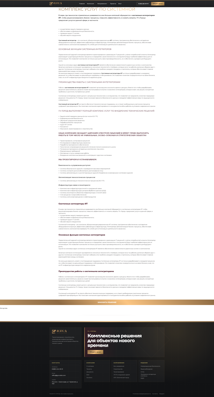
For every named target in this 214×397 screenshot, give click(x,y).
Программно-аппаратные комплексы (148, 375)
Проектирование (119, 372)
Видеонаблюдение (146, 369)
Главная (82, 4)
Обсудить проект (158, 3)
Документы (90, 372)
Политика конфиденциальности (142, 393)
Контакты (89, 377)
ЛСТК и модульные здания (122, 375)
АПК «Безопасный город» (121, 377)
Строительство (118, 369)
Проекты (113, 4)
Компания (90, 4)
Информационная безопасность (150, 366)
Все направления (119, 366)
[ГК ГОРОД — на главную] (57, 3)
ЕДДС (142, 378)
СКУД (142, 372)
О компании (90, 366)
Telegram (161, 393)
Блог (120, 4)
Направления (102, 4)
